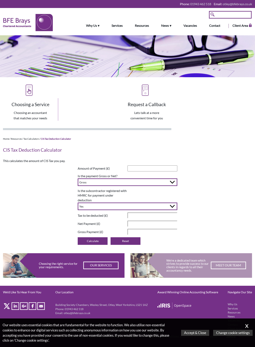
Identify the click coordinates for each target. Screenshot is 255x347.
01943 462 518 (74, 309)
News (165, 25)
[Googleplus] (24, 306)
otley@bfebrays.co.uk (237, 4)
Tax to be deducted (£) (93, 215)
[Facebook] (33, 306)
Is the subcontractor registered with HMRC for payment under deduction (102, 195)
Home (6, 138)
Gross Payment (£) (90, 232)
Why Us (91, 25)
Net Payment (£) (89, 223)
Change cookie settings (233, 333)
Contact (214, 25)
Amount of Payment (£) (94, 168)
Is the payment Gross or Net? (97, 176)
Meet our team (228, 265)
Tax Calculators (31, 138)
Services (117, 25)
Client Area (240, 25)
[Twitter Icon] (7, 306)
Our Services (101, 265)
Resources (142, 25)
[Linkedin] (16, 306)
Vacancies (190, 25)
